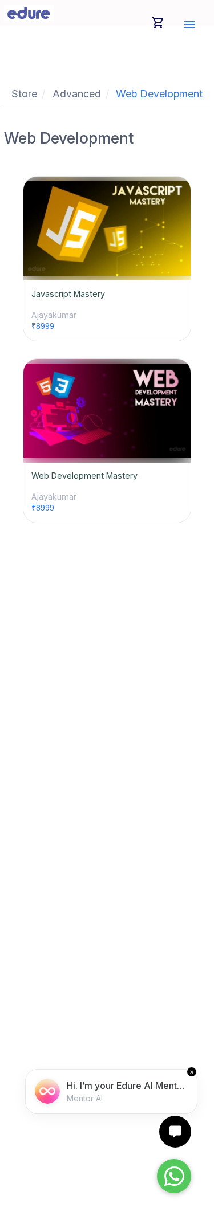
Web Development (159, 94)
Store (24, 94)
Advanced (77, 94)
